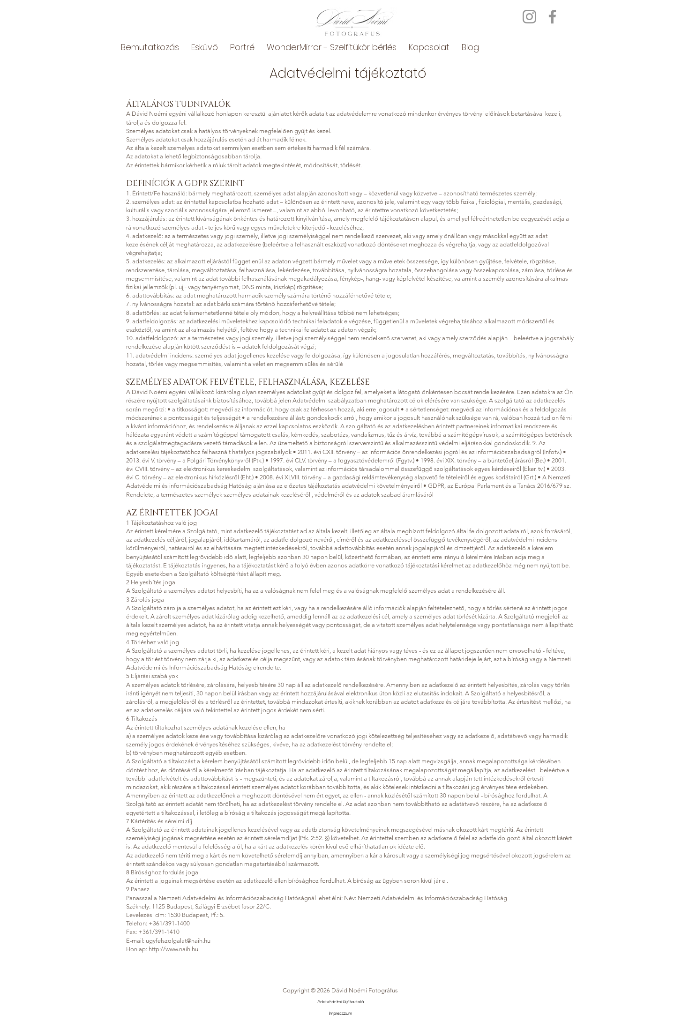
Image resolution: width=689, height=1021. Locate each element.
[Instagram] (529, 16)
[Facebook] (552, 16)
